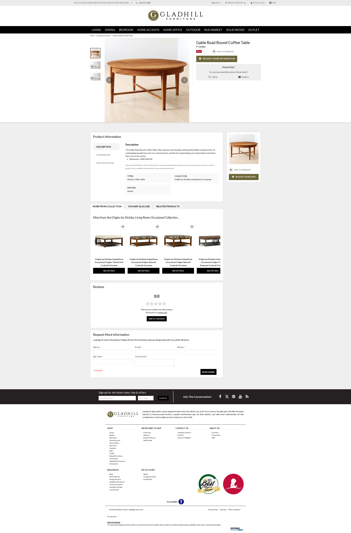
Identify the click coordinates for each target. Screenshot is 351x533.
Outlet (253, 29)
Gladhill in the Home (116, 482)
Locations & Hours (184, 433)
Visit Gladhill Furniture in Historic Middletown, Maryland (101, 3)
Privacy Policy (213, 510)
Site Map (223, 510)
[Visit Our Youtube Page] (240, 396)
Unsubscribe (114, 490)
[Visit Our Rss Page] (247, 396)
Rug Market (213, 29)
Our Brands (113, 459)
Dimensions (103, 154)
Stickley (202, 46)
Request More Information (219, 58)
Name (96, 347)
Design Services (115, 479)
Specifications (105, 163)
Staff (213, 438)
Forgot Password (149, 477)
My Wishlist (147, 479)
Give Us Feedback (184, 438)
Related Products (168, 206)
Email (138, 347)
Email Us (245, 77)
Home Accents (148, 29)
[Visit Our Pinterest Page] (233, 396)
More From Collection (107, 206)
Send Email (208, 372)
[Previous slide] (97, 241)
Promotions (113, 464)
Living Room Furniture (103, 36)
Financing (147, 433)
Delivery (146, 435)
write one (162, 312)
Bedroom (126, 29)
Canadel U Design (115, 487)
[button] (184, 80)
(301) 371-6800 (144, 3)
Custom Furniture (116, 484)
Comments (141, 356)
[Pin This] (199, 52)
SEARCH (217, 3)
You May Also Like (139, 206)
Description (103, 146)
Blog (111, 474)
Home (92, 36)
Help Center (147, 440)
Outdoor (193, 29)
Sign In (145, 474)
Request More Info (246, 177)
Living (96, 29)
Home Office (172, 29)
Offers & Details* (234, 510)
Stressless (113, 446)
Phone (181, 347)
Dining (110, 29)
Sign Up (163, 398)
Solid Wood (235, 29)
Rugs (111, 451)
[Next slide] (215, 241)
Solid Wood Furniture (117, 461)
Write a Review (157, 319)
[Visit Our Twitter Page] (227, 396)
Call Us (214, 77)
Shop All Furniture (116, 456)
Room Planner (114, 477)
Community (216, 435)
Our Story (215, 433)
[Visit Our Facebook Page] (220, 396)
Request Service (149, 438)
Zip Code (98, 356)
